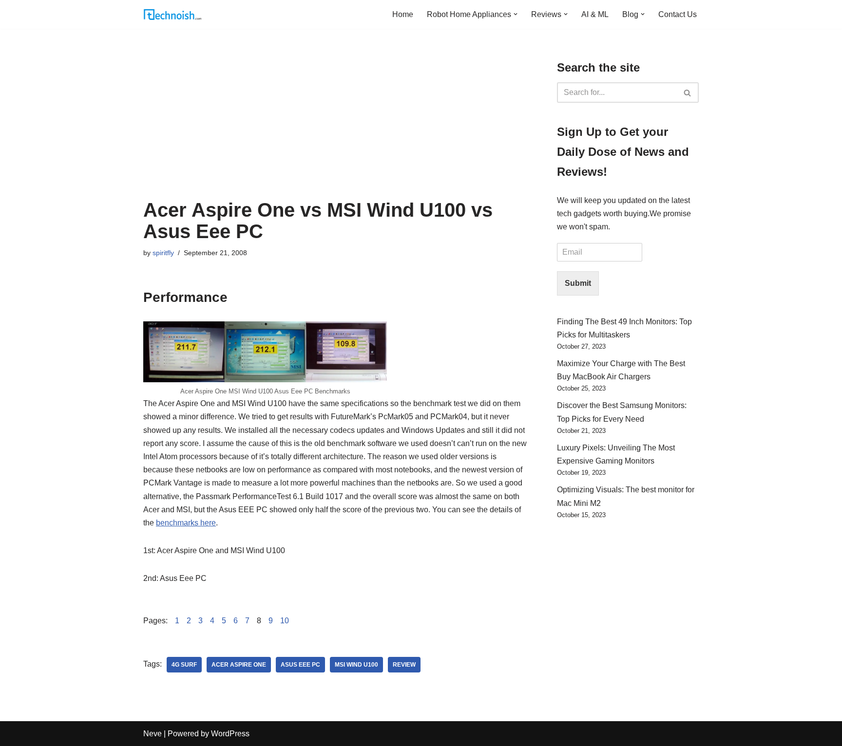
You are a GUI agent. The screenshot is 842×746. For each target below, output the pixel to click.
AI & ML (595, 14)
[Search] (688, 92)
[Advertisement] (335, 126)
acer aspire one (238, 664)
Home (402, 14)
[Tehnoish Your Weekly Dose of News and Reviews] (172, 14)
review (404, 664)
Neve (152, 733)
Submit (578, 283)
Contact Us (677, 14)
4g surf (184, 664)
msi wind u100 (356, 664)
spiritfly (163, 253)
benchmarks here (186, 523)
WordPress (230, 733)
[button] (515, 14)
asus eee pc (300, 664)
